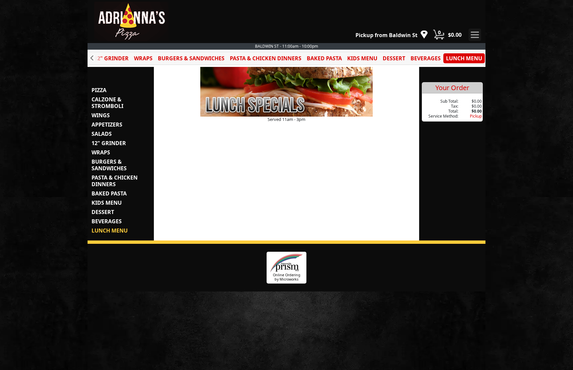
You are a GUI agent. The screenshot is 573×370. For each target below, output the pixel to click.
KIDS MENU (362, 58)
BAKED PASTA (324, 58)
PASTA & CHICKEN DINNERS (265, 58)
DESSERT (394, 58)
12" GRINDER (111, 58)
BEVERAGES (426, 58)
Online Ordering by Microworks (286, 277)
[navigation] (391, 35)
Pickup (476, 116)
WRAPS (143, 58)
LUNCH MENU (464, 58)
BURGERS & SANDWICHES (191, 58)
